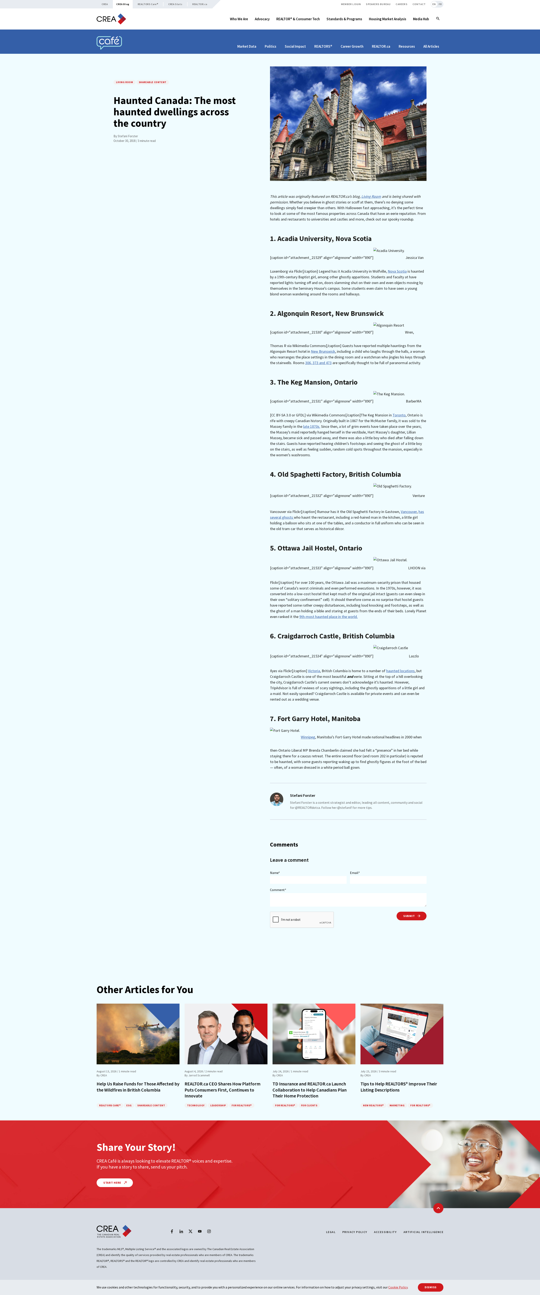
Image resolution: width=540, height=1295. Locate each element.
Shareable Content (152, 82)
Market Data (246, 46)
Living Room (124, 82)
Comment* (278, 890)
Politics (270, 46)
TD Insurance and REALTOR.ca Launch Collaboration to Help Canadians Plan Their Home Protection (310, 1090)
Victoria (314, 670)
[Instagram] (209, 1231)
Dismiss (431, 1287)
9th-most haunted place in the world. (328, 616)
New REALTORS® (373, 1105)
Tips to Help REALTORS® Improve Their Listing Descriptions (398, 1087)
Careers (401, 4)
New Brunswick (323, 351)
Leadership (218, 1105)
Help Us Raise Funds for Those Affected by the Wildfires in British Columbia (138, 1087)
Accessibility (385, 1232)
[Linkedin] (181, 1231)
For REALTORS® (242, 1105)
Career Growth (352, 46)
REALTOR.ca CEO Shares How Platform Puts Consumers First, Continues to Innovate (223, 1090)
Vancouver (409, 511)
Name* (275, 873)
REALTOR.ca (199, 4)
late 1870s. (311, 426)
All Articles (431, 46)
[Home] (111, 19)
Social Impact (295, 46)
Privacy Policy (354, 1232)
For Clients (309, 1105)
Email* (355, 873)
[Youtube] (199, 1231)
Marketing (397, 1105)
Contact (419, 4)
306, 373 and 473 (318, 362)
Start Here (112, 1183)
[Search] (437, 19)
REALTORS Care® (148, 4)
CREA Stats (175, 4)
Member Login (351, 4)
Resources (407, 46)
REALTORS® (323, 46)
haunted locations (400, 670)
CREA (105, 4)
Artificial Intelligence (423, 1232)
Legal (331, 1232)
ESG (129, 1105)
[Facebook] (171, 1231)
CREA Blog (122, 4)
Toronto (399, 415)
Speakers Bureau (378, 4)
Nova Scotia (397, 271)
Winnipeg (308, 737)
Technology (196, 1105)
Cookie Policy (398, 1287)
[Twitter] (190, 1231)
